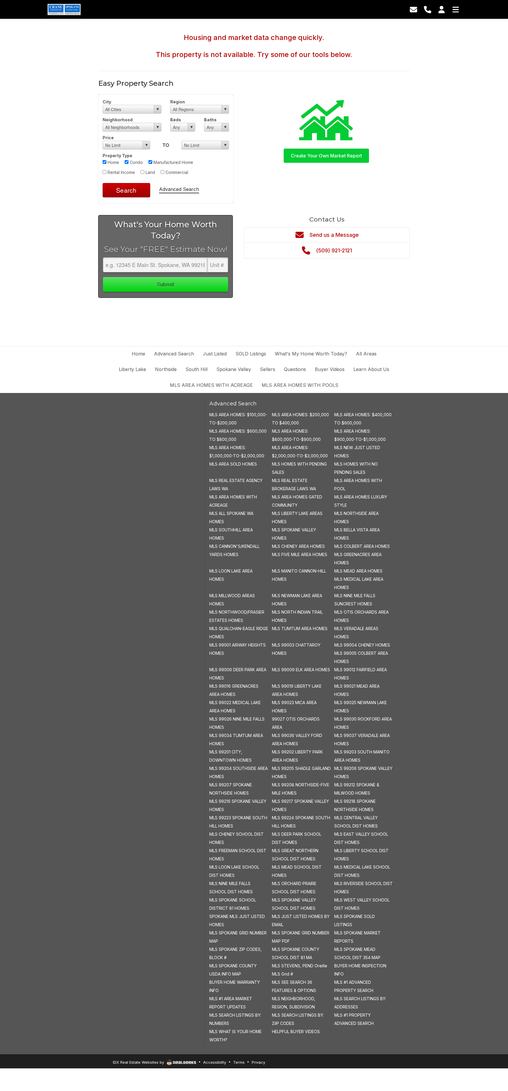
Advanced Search (179, 189)
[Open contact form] (413, 9)
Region (177, 101)
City (107, 101)
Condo (135, 162)
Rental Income (120, 172)
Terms (239, 1062)
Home (112, 162)
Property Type (117, 155)
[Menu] (456, 9)
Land (149, 172)
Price (108, 137)
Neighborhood (118, 119)
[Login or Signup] (442, 9)
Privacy (258, 1062)
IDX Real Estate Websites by (139, 1062)
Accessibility (214, 1062)
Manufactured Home (172, 162)
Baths (210, 119)
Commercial (176, 172)
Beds (175, 119)
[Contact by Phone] (427, 9)
